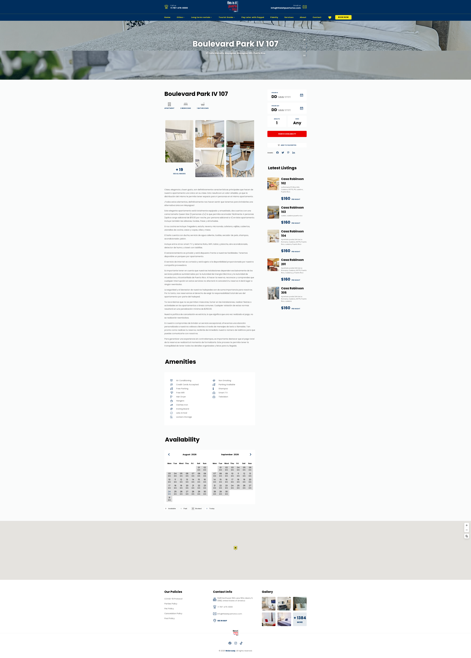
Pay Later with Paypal (253, 17)
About (303, 17)
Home (167, 17)
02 (304, 44)
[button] (235, 548)
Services (289, 17)
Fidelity (274, 17)
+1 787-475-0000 (179, 8)
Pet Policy (169, 608)
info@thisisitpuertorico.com (286, 8)
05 (304, 56)
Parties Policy (170, 603)
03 (304, 48)
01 (304, 40)
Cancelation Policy (173, 613)
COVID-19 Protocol (173, 598)
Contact (317, 17)
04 (304, 52)
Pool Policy (169, 618)
